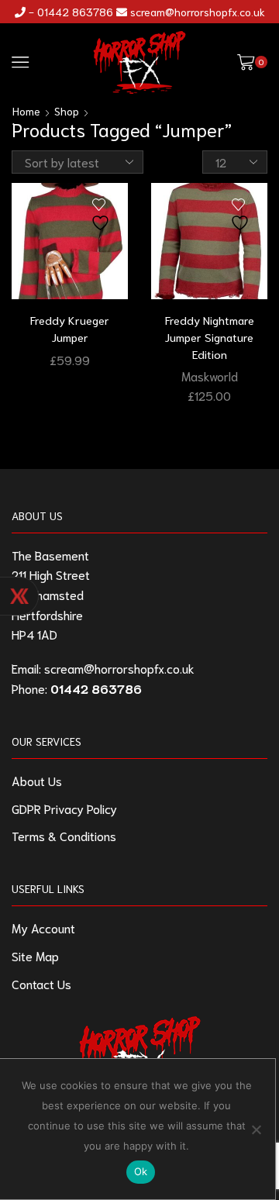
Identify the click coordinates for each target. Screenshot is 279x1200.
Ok (141, 1171)
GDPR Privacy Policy (64, 808)
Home (26, 110)
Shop (66, 110)
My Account (43, 927)
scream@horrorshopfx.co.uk (197, 12)
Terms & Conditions (64, 835)
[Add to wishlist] (102, 215)
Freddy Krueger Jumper (69, 328)
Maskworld (209, 375)
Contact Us (41, 983)
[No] (256, 1129)
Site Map (35, 955)
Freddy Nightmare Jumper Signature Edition (209, 336)
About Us (37, 780)
